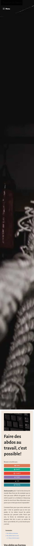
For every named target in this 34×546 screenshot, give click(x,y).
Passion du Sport (12, 2)
